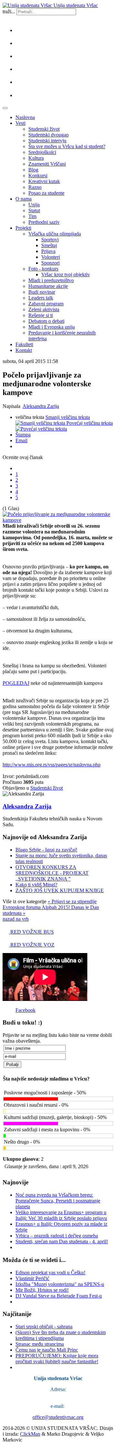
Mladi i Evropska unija (51, 327)
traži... (9, 11)
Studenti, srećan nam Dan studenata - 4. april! (61, 1241)
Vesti (20, 123)
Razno (35, 187)
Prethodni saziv (44, 222)
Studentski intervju (47, 140)
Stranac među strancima (39, 1344)
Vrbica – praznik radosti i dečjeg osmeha (56, 1235)
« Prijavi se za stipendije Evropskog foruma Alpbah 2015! (50, 904)
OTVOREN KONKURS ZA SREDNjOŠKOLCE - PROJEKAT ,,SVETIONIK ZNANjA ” (52, 873)
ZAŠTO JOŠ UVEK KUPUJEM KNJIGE (59, 890)
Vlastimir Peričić (32, 1278)
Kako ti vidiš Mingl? (36, 884)
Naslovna (25, 117)
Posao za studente (46, 193)
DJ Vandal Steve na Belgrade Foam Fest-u (58, 1296)
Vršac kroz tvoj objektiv (65, 274)
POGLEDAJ (16, 683)
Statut (34, 210)
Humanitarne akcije (48, 286)
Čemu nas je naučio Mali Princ (46, 1350)
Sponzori (50, 263)
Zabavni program (45, 303)
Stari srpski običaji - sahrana (43, 1326)
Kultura (36, 158)
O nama (23, 199)
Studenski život (44, 129)
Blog (33, 169)
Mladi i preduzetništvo (51, 280)
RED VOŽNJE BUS (31, 932)
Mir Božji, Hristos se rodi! (42, 1290)
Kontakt (23, 350)
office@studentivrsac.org (58, 1417)
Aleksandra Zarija (41, 406)
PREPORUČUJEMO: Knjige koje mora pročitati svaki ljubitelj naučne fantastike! (56, 1358)
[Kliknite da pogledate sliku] (58, 520)
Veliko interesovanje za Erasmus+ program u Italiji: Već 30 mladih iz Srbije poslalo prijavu (61, 1215)
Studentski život (46, 788)
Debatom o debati (46, 321)
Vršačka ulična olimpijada (54, 233)
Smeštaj (49, 245)
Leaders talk (40, 298)
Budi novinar (41, 292)
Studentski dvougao (48, 134)
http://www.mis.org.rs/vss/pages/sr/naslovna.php (52, 764)
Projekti (23, 228)
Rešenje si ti (40, 315)
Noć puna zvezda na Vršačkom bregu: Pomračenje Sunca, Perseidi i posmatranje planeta (57, 1200)
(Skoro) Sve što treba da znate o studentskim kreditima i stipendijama (60, 1335)
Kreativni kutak (44, 181)
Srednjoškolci (42, 152)
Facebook (25, 1010)
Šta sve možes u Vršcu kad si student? (66, 146)
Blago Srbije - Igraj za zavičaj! (46, 849)
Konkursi (37, 175)
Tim (32, 216)
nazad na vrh (16, 919)
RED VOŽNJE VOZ (31, 945)
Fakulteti (24, 344)
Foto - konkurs (43, 268)
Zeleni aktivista (43, 309)
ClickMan (30, 1434)
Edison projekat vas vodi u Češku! (50, 1272)
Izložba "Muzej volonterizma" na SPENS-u (59, 1284)
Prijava (48, 251)
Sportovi (50, 239)
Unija (34, 204)
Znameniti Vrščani (47, 164)
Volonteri (50, 257)
